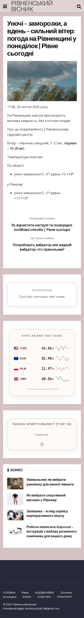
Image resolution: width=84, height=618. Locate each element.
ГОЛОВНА (9, 592)
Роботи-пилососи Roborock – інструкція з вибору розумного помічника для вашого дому (52, 532)
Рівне (25, 592)
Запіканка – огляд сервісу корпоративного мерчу (47, 514)
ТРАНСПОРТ (64, 597)
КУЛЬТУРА (44, 597)
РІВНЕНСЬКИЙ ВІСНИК (32, 6)
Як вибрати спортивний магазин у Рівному (46, 498)
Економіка (9, 597)
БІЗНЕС (27, 597)
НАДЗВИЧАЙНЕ (44, 592)
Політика (66, 592)
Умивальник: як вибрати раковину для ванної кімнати (50, 482)
